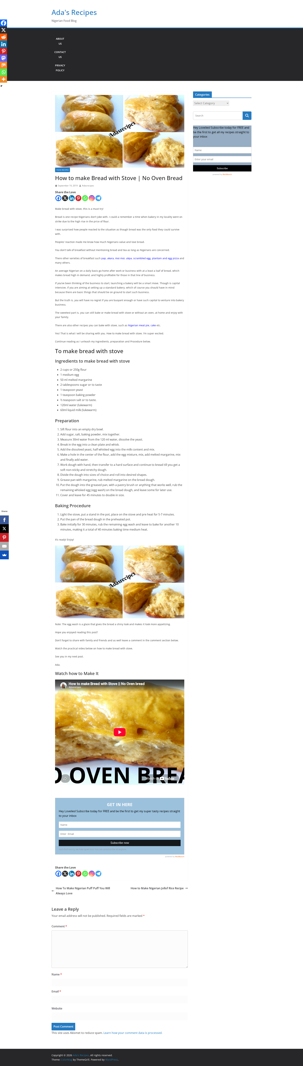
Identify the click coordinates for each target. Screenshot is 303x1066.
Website (57, 1008)
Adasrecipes (88, 185)
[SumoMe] (4, 555)
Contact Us (60, 54)
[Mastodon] (3, 58)
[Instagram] (92, 198)
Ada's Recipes (74, 12)
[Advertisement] (160, 54)
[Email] (4, 546)
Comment (59, 926)
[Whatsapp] (85, 198)
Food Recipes (62, 170)
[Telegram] (98, 198)
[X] (65, 198)
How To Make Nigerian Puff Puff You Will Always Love (83, 890)
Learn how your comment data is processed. (132, 1033)
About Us (60, 41)
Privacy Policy (60, 68)
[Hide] (1, 86)
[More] (3, 79)
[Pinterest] (78, 198)
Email (56, 991)
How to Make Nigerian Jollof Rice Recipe (157, 888)
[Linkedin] (72, 198)
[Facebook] (58, 198)
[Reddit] (3, 37)
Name (57, 974)
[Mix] (3, 65)
